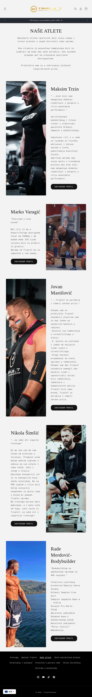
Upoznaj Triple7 (29, 657)
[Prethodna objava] (4, 20)
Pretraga (14, 657)
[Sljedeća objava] (87, 20)
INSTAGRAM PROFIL (64, 187)
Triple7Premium (49, 692)
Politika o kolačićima (46, 668)
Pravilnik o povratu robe (47, 663)
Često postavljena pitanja (67, 657)
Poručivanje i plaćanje (21, 663)
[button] (5, 8)
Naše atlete (45, 657)
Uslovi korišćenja (72, 663)
